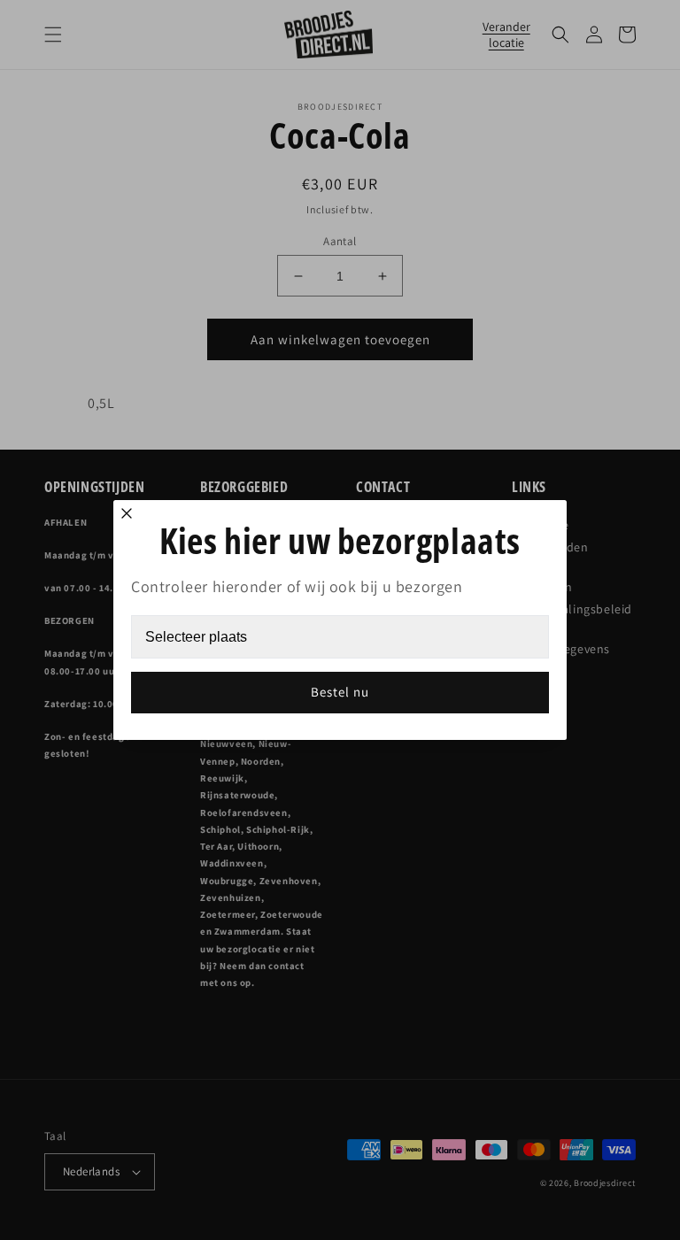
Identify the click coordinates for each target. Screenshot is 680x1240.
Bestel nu (340, 691)
